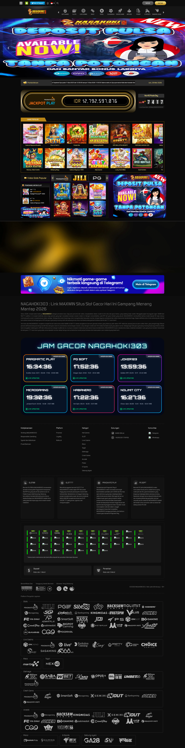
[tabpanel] (92, 47)
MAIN (35, 134)
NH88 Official (119, 433)
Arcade (129, 14)
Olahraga (110, 14)
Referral (59, 440)
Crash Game (120, 14)
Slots (74, 14)
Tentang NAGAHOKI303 (29, 433)
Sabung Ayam (156, 14)
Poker (138, 14)
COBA (64, 188)
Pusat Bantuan (26, 444)
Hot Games (65, 14)
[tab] (62, 178)
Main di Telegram (39, 3)
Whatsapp (155, 437)
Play (50, 103)
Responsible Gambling (28, 436)
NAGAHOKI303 (47, 314)
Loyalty (58, 436)
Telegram (155, 433)
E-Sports (147, 14)
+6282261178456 (122, 437)
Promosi (59, 433)
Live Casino (83, 14)
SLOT (84, 436)
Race (92, 14)
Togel (102, 14)
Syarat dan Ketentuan (28, 440)
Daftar (160, 3)
